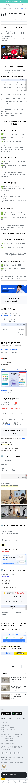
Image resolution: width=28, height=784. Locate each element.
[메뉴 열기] (25, 4)
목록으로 (14, 666)
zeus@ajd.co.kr (15, 736)
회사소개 (3, 718)
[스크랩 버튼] (8, 678)
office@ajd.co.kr (10, 743)
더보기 (24, 673)
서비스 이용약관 (12, 757)
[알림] (23, 5)
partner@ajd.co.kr (10, 741)
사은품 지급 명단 (21, 718)
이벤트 (14, 718)
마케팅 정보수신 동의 (20, 757)
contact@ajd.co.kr (10, 738)
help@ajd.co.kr (9, 740)
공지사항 (9, 718)
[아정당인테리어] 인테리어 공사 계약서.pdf (15, 413)
